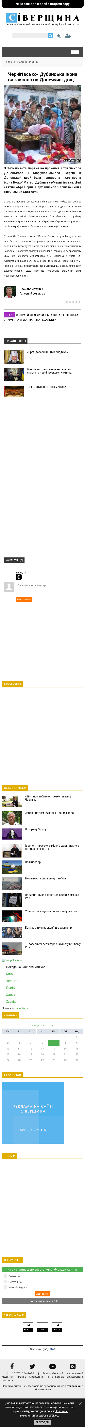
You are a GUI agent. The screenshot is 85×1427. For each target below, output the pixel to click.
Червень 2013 (42, 1025)
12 (30, 1048)
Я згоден (42, 1422)
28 (53, 1060)
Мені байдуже (17, 1287)
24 (8, 1060)
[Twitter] (32, 1367)
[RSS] (73, 1367)
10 (8, 1048)
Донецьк (50, 319)
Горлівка (21, 319)
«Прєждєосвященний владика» (47, 352)
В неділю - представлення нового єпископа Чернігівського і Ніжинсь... (50, 371)
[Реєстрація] (68, 36)
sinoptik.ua (22, 1008)
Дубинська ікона (48, 314)
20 (42, 1054)
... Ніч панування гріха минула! (46, 386)
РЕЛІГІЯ (34, 62)
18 (19, 1054)
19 (30, 1054)
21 (53, 1054)
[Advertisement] (42, 434)
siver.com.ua (73, 1386)
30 (77, 1060)
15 (65, 1048)
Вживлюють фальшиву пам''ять (46, 878)
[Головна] (42, 24)
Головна (10, 62)
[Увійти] (58, 36)
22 (65, 1054)
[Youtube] (52, 1367)
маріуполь (36, 319)
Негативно (15, 1282)
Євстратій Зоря (26, 314)
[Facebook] (12, 1367)
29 (65, 1060)
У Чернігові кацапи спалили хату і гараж (51, 911)
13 (42, 1048)
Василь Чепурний (31, 289)
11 (19, 1048)
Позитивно (15, 1276)
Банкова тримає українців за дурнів (48, 927)
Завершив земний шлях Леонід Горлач (50, 812)
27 (42, 1060)
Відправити (24, 599)
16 (77, 1048)
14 (53, 1048)
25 (19, 1060)
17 (8, 1054)
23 (77, 1054)
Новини (22, 62)
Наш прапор (33, 862)
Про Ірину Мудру (35, 829)
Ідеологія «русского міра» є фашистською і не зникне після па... (52, 847)
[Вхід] (19, 577)
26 (30, 1060)
